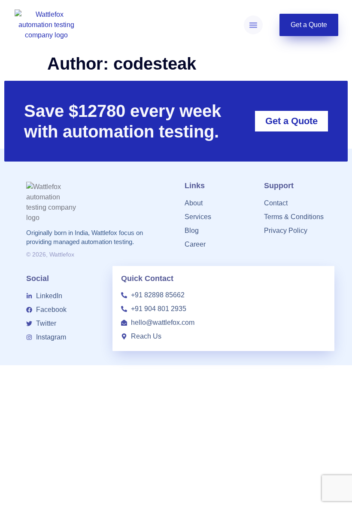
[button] (253, 24)
